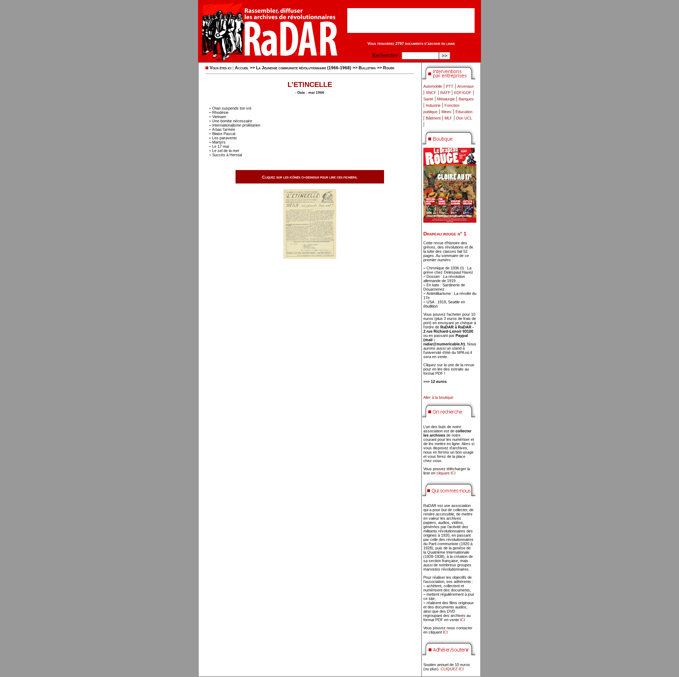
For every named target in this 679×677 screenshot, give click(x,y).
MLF (448, 118)
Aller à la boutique (438, 397)
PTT (449, 86)
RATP (445, 93)
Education (463, 112)
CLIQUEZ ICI (452, 669)
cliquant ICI (445, 473)
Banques (466, 99)
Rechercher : (386, 55)
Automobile (432, 86)
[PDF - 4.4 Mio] (309, 257)
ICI (462, 620)
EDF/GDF (462, 93)
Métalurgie (446, 99)
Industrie (433, 105)
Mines (446, 112)
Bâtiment (433, 118)
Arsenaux (465, 86)
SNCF (431, 93)
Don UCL (464, 118)
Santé (428, 99)
